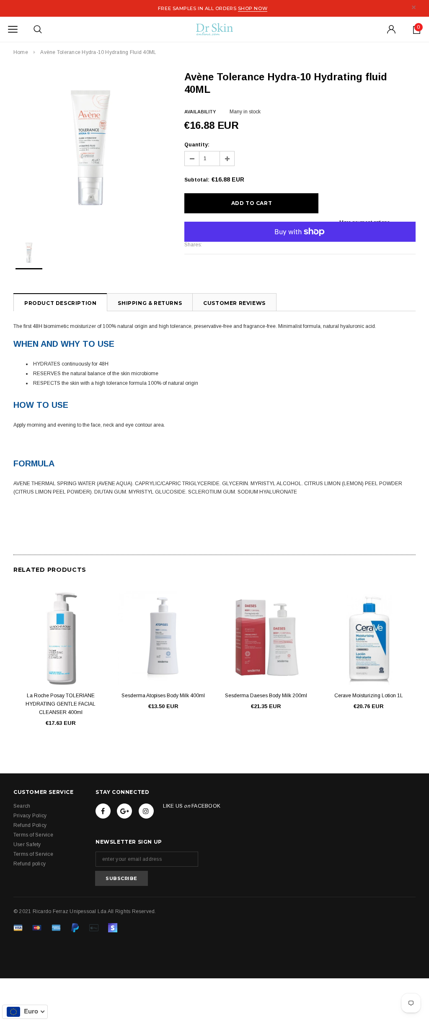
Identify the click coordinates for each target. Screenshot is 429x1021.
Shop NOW (252, 8)
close (414, 7)
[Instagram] (146, 811)
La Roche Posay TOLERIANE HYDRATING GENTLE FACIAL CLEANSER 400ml (61, 704)
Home (20, 52)
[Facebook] (103, 811)
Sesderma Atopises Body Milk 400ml (163, 696)
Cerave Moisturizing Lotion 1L (368, 696)
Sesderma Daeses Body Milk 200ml (266, 696)
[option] (90, 148)
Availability (200, 111)
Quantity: (196, 145)
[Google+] (124, 811)
